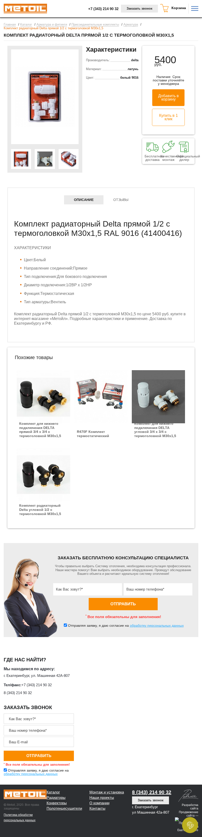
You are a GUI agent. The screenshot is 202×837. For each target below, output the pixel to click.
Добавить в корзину (168, 97)
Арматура (130, 24)
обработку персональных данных (157, 617)
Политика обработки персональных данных (19, 809)
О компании (99, 795)
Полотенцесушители (64, 800)
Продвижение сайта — (188, 805)
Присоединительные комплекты (95, 24)
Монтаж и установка (106, 784)
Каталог (26, 24)
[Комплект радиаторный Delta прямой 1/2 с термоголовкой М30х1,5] (45, 96)
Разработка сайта (190, 798)
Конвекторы (57, 795)
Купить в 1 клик (168, 117)
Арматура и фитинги (51, 24)
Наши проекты (101, 789)
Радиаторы (56, 789)
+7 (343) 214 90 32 (103, 9)
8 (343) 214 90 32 (18, 685)
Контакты (97, 800)
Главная (10, 24)
